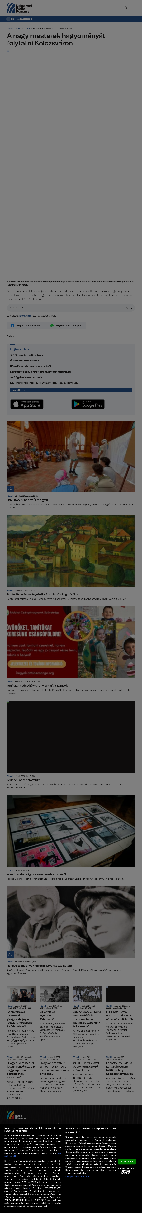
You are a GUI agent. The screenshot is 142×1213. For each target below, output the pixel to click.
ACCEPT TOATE (127, 1161)
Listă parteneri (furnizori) (77, 1177)
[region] (71, 1168)
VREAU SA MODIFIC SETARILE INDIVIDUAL (126, 1171)
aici (30, 1188)
